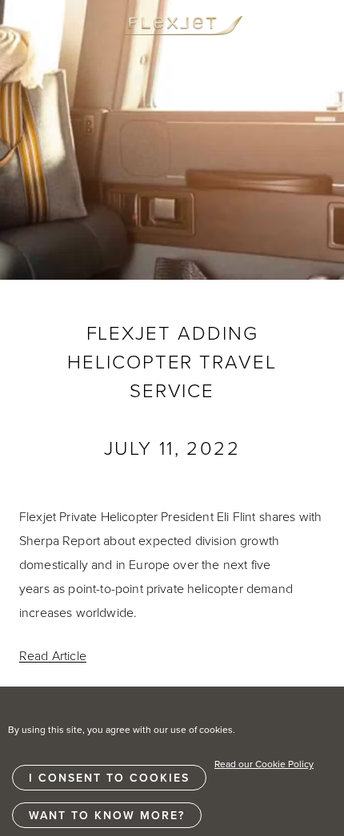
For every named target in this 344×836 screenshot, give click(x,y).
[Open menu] (45, 25)
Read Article (52, 655)
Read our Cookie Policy (264, 763)
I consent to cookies (109, 778)
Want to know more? (107, 815)
